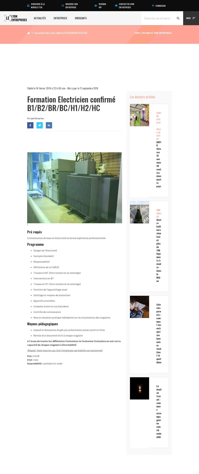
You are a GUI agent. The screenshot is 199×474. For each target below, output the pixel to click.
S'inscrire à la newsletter (38, 5)
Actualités (40, 18)
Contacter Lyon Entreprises (126, 5)
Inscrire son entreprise (71, 5)
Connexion (160, 5)
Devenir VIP (102, 5)
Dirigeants (81, 18)
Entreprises (60, 18)
